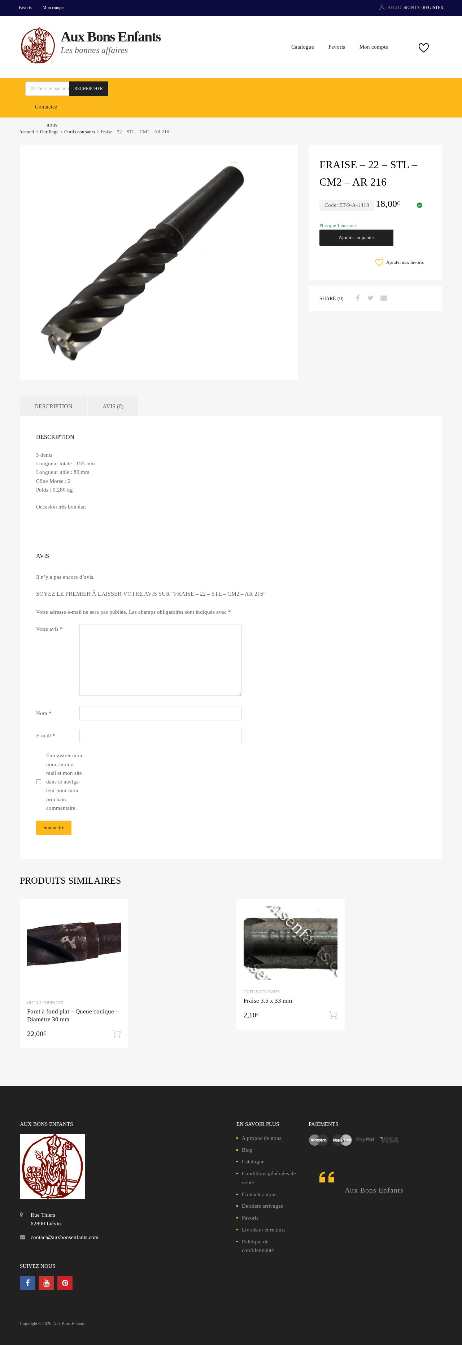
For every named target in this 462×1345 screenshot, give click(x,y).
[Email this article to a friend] (382, 298)
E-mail (45, 735)
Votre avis (49, 629)
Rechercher (88, 88)
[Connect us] (27, 1283)
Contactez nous (259, 1194)
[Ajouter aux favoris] (116, 911)
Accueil (26, 131)
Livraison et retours (264, 1230)
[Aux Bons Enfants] (38, 62)
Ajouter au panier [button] (116, 1034)
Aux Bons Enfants (111, 36)
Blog (247, 1150)
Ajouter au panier (356, 237)
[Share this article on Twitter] (369, 298)
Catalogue (302, 47)
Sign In (412, 7)
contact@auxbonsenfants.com (65, 1237)
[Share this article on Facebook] (356, 298)
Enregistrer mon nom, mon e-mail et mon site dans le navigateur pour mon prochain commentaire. (64, 782)
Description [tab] (53, 406)
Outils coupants (79, 131)
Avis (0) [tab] (113, 406)
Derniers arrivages (262, 1206)
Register (433, 7)
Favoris (25, 7)
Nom (44, 713)
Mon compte (53, 7)
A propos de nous (262, 1138)
